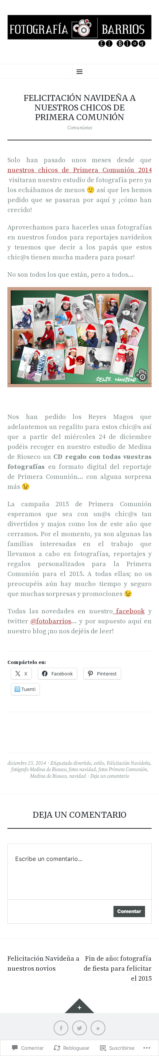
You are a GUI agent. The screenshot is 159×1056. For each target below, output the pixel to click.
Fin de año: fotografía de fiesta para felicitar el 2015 (118, 968)
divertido (82, 763)
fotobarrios (50, 621)
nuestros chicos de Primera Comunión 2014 (79, 170)
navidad (77, 776)
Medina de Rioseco (48, 776)
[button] (79, 337)
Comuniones (79, 128)
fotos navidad (82, 770)
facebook (129, 611)
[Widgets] (79, 1005)
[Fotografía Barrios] (79, 31)
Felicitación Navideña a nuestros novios (43, 963)
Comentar (129, 911)
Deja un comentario (109, 776)
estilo (99, 763)
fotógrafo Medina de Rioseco (38, 770)
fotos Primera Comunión (122, 770)
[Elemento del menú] (61, 1028)
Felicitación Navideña (128, 763)
